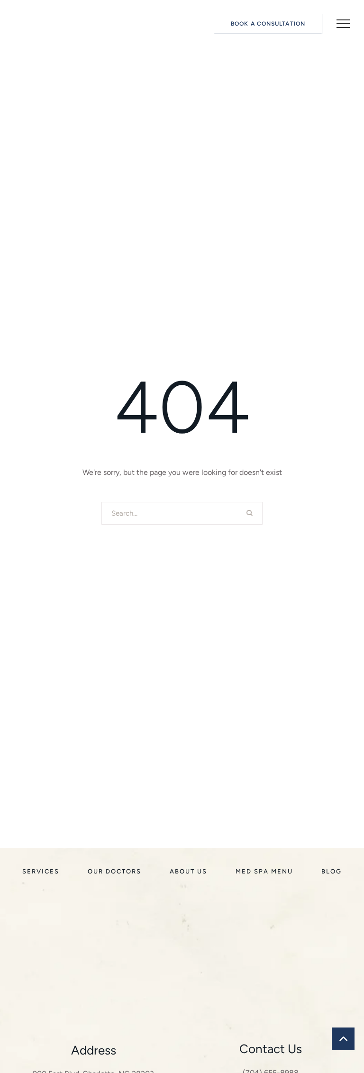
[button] (268, 24)
